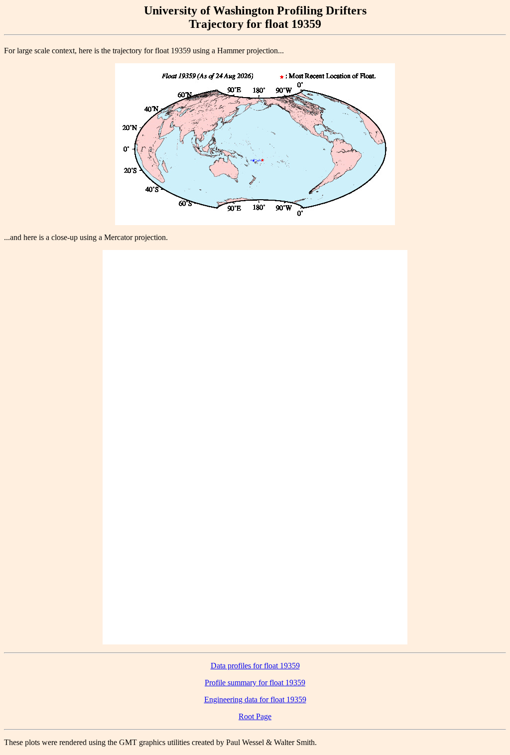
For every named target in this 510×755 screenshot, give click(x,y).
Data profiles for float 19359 (255, 665)
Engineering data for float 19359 (255, 699)
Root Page (255, 716)
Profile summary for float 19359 (255, 682)
